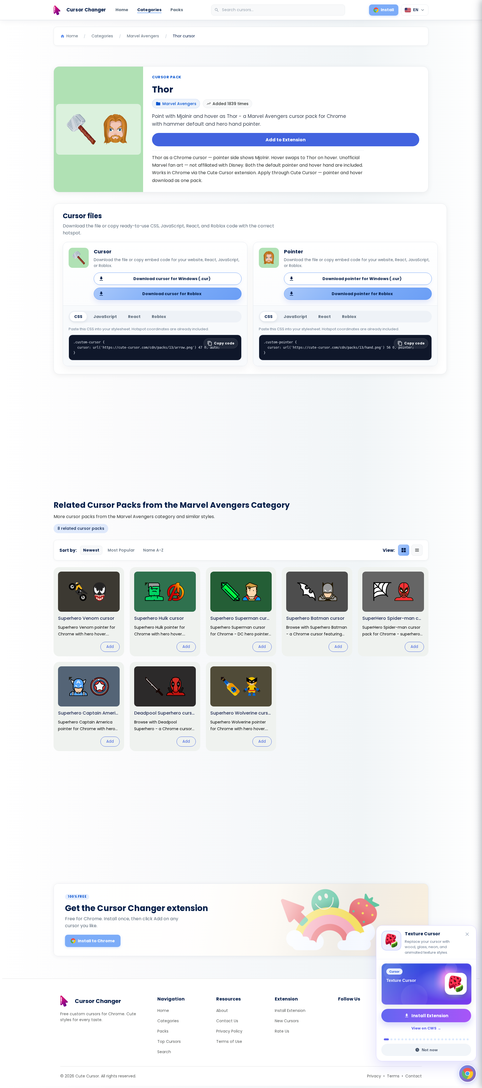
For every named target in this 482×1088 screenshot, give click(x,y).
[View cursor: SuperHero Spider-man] (393, 611)
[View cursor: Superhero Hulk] (165, 611)
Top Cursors (169, 1041)
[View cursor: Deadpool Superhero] (165, 706)
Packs (176, 10)
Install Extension (290, 1010)
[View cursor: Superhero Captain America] (89, 706)
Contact (413, 1076)
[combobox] (278, 10)
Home (121, 10)
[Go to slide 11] (424, 1039)
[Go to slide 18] (449, 1039)
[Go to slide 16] (442, 1039)
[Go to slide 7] (410, 1039)
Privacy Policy (229, 1031)
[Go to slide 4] (399, 1039)
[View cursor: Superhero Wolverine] (241, 706)
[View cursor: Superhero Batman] (317, 611)
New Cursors (287, 1021)
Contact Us (227, 1021)
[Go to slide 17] (446, 1039)
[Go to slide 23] (468, 1039)
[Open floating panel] (467, 1073)
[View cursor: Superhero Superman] (241, 611)
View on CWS (424, 1028)
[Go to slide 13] (431, 1039)
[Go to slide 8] (413, 1039)
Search (164, 1052)
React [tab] (134, 316)
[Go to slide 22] (464, 1039)
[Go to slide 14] (435, 1039)
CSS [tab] (78, 316)
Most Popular (121, 550)
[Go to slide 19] (453, 1039)
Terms (393, 1076)
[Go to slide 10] (420, 1039)
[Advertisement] (241, 434)
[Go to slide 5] (402, 1039)
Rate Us (282, 1031)
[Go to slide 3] (395, 1039)
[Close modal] (304, 508)
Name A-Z (153, 550)
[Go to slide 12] (428, 1039)
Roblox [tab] (159, 316)
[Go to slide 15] (439, 1039)
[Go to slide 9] (417, 1039)
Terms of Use (229, 1041)
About (222, 1010)
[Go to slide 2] (389, 1039)
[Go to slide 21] (460, 1039)
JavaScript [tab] (105, 316)
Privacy (374, 1076)
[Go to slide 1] (385, 1039)
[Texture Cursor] (426, 984)
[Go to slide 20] (457, 1039)
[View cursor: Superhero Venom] (89, 611)
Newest (91, 550)
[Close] (467, 935)
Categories (149, 10)
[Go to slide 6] (406, 1039)
